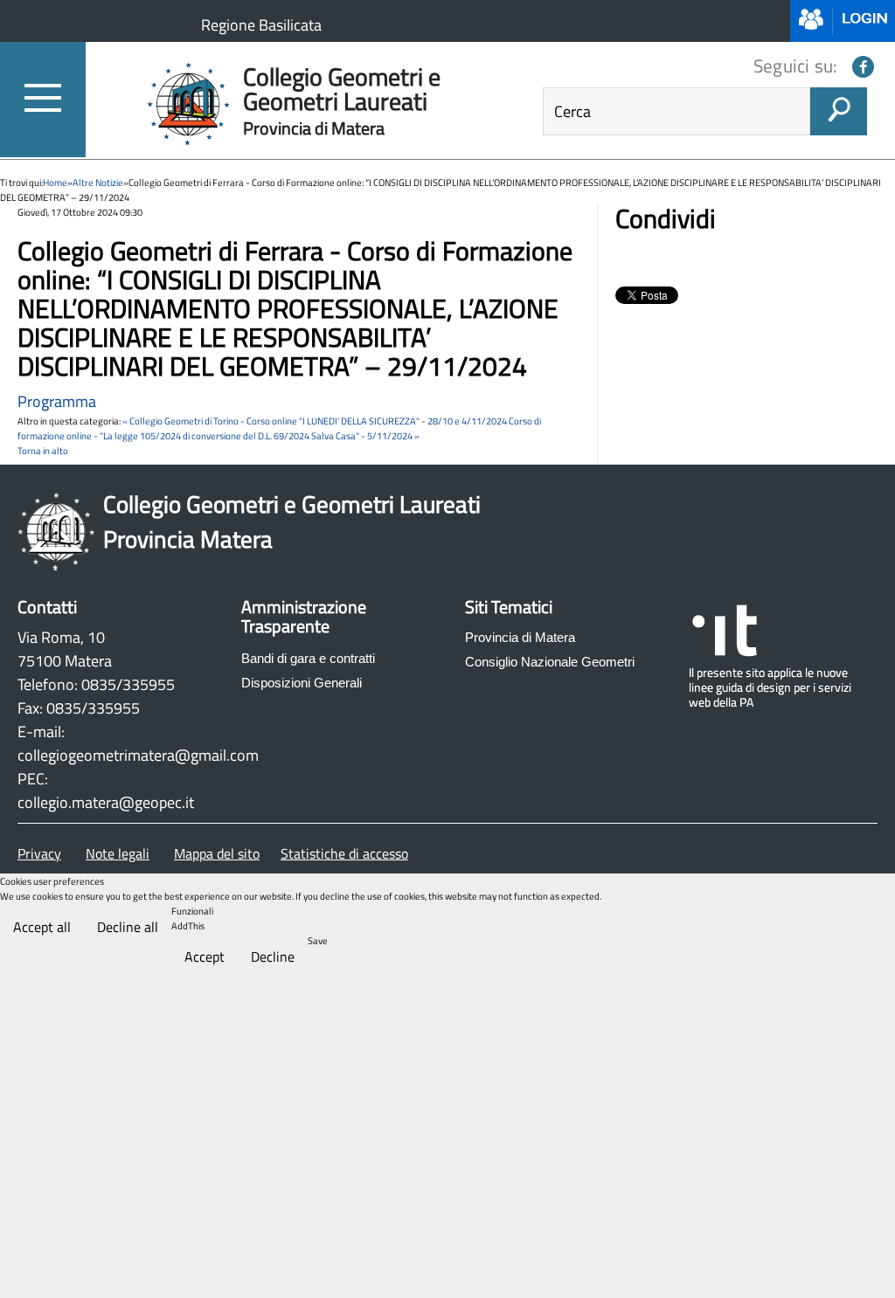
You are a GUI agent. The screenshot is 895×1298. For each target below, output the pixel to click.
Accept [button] (204, 956)
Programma (56, 401)
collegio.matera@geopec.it (105, 802)
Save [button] (318, 940)
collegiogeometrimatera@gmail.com (138, 755)
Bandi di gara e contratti (308, 658)
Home (55, 182)
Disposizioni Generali (301, 682)
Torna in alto (42, 450)
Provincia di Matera (520, 637)
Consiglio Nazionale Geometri (550, 661)
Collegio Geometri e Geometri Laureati (292, 504)
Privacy (39, 853)
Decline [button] (273, 956)
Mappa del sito (217, 853)
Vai (838, 115)
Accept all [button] (42, 926)
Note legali (117, 853)
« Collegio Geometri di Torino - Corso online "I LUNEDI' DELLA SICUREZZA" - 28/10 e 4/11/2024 (314, 420)
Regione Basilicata (261, 25)
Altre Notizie (98, 182)
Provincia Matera (188, 538)
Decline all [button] (127, 926)
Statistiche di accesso (344, 853)
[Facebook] (863, 67)
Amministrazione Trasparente (303, 617)
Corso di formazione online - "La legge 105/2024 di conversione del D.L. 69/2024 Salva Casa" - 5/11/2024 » (279, 428)
